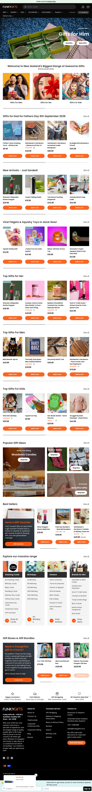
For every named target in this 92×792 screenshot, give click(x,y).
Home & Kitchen (56, 580)
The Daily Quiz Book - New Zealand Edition (33, 360)
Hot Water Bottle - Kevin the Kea (57, 417)
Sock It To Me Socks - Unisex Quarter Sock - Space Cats (78, 305)
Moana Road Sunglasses (77, 608)
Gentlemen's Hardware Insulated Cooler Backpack (56, 145)
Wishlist (49, 737)
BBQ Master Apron (10, 359)
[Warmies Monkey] (12, 403)
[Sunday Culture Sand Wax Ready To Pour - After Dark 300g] (35, 290)
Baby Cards (9, 587)
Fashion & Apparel (57, 587)
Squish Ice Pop (31, 416)
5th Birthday (32, 584)
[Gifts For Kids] (75, 86)
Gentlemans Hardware (77, 587)
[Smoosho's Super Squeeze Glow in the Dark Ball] (79, 236)
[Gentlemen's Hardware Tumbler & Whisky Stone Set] (81, 516)
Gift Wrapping (51, 713)
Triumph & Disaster (79, 596)
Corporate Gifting (34, 730)
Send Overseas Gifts (55, 607)
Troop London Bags (79, 600)
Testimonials (32, 720)
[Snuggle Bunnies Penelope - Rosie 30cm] (79, 403)
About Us (30, 713)
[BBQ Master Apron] (12, 346)
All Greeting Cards (12, 580)
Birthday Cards (11, 584)
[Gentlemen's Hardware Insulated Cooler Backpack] (57, 130)
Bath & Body (54, 595)
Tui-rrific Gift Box (44, 661)
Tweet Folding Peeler (33, 197)
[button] (88, 7)
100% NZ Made (55, 591)
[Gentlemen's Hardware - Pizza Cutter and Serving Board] (79, 346)
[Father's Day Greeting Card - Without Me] (12, 130)
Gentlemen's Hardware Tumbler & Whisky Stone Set (81, 529)
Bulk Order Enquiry (76, 743)
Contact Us (19, 680)
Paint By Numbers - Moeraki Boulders (63, 528)
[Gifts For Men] (16, 86)
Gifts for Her (46, 102)
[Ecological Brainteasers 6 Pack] (79, 130)
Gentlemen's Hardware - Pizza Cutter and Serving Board (79, 361)
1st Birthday (31, 580)
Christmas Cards (11, 609)
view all (86, 556)
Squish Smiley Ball (10, 249)
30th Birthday (32, 591)
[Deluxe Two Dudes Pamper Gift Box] (81, 650)
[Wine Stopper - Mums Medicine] (45, 516)
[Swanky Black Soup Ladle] (79, 184)
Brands (30, 737)
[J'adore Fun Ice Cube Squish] (35, 236)
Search (48, 730)
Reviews (49, 726)
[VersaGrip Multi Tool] (57, 346)
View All (86, 443)
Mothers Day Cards (12, 595)
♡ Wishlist (71, 12)
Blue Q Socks (77, 603)
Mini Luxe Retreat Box (62, 662)
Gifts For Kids (76, 102)
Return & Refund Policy (55, 722)
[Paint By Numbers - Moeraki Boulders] (63, 516)
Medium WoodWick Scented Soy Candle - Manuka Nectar (56, 305)
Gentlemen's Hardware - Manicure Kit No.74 (34, 144)
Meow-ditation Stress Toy (56, 250)
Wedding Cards (11, 591)
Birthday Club (51, 734)
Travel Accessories (57, 584)
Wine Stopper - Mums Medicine (43, 528)
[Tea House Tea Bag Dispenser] (57, 184)
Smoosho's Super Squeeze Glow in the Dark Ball (78, 251)
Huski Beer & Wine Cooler (79, 581)
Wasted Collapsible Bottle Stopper (11, 198)
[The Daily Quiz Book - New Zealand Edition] (35, 346)
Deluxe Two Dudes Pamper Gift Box (81, 662)
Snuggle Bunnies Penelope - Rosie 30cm (79, 417)
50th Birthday (32, 599)
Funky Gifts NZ (11, 773)
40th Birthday (32, 595)
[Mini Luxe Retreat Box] (63, 650)
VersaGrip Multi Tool (55, 359)
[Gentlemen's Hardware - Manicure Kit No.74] (35, 130)
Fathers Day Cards (12, 599)
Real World (76, 613)
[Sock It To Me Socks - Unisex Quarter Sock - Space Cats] (79, 290)
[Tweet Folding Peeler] (35, 184)
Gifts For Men (16, 102)
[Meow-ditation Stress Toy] (57, 236)
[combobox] (49, 7)
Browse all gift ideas (46, 69)
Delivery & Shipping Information (53, 717)
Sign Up (87, 789)
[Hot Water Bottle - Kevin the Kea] (57, 403)
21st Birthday (32, 587)
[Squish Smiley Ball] (12, 236)
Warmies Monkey (10, 416)
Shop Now (80, 48)
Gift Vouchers (19, 544)
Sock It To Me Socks (79, 592)
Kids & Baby (54, 599)
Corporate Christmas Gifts (33, 725)
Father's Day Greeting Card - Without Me (11, 144)
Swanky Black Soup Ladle (77, 198)
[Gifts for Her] (46, 86)
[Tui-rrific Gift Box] (45, 650)
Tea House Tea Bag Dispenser (55, 198)
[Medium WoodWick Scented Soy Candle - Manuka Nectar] (57, 290)
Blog (29, 734)
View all (86, 116)
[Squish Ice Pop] (35, 403)
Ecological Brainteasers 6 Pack (79, 144)
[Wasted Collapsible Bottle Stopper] (12, 184)
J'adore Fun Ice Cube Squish (33, 250)
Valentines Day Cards (11, 604)
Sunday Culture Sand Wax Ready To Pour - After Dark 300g (33, 305)
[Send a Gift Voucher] (18, 514)
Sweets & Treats (56, 603)
